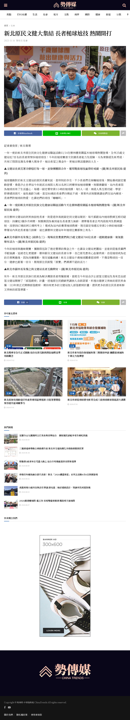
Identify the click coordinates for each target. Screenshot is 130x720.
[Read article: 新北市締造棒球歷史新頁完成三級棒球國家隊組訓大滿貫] (97, 382)
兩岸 (76, 14)
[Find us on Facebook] (5, 707)
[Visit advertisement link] (65, 586)
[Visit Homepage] (65, 5)
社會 (45, 14)
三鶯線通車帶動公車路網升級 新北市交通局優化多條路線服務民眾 (51, 448)
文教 (66, 14)
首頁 (6, 25)
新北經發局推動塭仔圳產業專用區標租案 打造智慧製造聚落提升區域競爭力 (32, 401)
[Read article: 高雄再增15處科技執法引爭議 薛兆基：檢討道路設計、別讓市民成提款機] (11, 491)
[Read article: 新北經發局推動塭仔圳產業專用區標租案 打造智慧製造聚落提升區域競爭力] (33, 382)
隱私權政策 (21, 714)
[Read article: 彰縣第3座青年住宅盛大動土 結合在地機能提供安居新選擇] (11, 465)
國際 (87, 14)
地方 (55, 14)
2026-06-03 (25, 492)
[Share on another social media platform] (123, 133)
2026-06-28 (25, 452)
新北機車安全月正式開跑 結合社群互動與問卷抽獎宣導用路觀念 (32, 354)
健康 (97, 14)
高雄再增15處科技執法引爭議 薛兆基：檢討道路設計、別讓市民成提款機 (54, 487)
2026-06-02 (25, 478)
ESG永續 (22, 14)
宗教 (118, 14)
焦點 (9, 14)
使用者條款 (36, 714)
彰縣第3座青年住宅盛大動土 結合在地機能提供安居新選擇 (47, 461)
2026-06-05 (25, 439)
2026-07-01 (73, 360)
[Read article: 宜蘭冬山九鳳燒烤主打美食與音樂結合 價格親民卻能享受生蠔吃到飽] (11, 439)
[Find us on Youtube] (9, 707)
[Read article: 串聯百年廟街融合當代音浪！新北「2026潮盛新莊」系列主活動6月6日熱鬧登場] (11, 478)
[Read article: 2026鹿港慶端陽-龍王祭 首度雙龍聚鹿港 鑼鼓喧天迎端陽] (11, 504)
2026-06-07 (25, 505)
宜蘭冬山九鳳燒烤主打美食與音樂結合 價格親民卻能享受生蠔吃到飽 (53, 435)
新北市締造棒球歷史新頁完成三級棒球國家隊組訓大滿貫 (97, 399)
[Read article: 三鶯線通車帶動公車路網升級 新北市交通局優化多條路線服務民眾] (11, 452)
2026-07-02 (10, 360)
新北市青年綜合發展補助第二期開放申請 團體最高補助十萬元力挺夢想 (96, 354)
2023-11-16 (9, 40)
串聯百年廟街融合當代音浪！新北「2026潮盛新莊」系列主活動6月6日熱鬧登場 (58, 474)
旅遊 (108, 14)
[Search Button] (124, 5)
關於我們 (8, 714)
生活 (34, 14)
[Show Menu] (5, 5)
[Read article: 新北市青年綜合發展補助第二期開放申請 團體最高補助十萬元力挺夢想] (97, 334)
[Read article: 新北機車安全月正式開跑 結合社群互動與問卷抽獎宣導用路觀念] (33, 334)
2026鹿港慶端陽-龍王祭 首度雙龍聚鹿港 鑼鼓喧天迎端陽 (47, 500)
